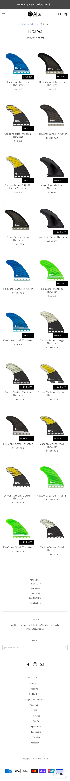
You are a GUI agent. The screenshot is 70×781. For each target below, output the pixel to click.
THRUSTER (34, 583)
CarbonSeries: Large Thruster (52, 342)
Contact (33, 683)
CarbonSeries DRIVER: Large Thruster (18, 187)
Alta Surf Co (43, 758)
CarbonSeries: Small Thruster (52, 445)
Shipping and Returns (33, 699)
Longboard (36, 732)
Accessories (36, 742)
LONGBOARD (35, 598)
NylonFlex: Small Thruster (52, 237)
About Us (34, 704)
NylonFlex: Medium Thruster (52, 187)
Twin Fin (36, 737)
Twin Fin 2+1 (35, 603)
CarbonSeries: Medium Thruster (18, 135)
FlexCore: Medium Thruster (18, 83)
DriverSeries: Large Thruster (18, 238)
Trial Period (34, 694)
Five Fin (36, 721)
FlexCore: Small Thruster (18, 340)
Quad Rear (36, 726)
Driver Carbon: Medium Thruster (52, 393)
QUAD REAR (35, 593)
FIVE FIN (34, 588)
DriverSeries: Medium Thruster (52, 83)
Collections (34, 24)
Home (25, 24)
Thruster (36, 715)
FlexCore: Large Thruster (52, 133)
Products (34, 688)
